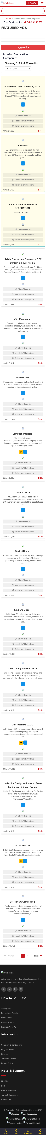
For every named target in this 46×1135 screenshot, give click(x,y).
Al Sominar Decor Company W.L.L (22, 86)
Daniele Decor (22, 492)
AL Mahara (22, 145)
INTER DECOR (22, 845)
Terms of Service (8, 1059)
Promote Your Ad (8, 1027)
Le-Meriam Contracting (22, 901)
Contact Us (6, 1100)
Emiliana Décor (22, 609)
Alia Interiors (22, 377)
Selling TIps (6, 1008)
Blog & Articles (7, 1049)
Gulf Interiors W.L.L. (22, 724)
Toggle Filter (23, 47)
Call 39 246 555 (34, 22)
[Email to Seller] (23, 104)
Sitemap (4, 1054)
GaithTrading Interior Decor (22, 668)
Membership (6, 1018)
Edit (40, 131)
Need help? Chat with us (24, 121)
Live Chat (5, 1081)
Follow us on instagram (24, 126)
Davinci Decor (22, 551)
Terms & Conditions (9, 1095)
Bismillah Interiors (22, 433)
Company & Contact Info (11, 1045)
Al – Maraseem (22, 318)
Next (36, 956)
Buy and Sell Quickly (9, 1013)
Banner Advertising (9, 1022)
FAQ (3, 1086)
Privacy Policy (7, 1063)
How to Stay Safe (8, 1090)
